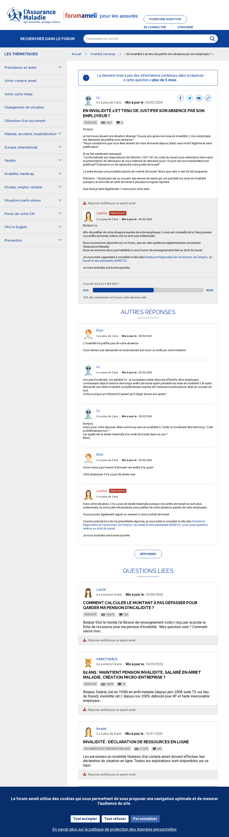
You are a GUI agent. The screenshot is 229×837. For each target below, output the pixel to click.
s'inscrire (185, 27)
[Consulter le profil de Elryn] (88, 338)
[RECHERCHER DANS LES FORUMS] (212, 38)
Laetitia (101, 213)
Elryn (99, 330)
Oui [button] (91, 290)
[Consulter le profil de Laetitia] (88, 220)
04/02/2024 (137, 336)
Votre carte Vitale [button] (18, 94)
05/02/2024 (137, 219)
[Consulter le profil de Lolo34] (88, 596)
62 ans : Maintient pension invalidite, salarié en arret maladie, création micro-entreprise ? (142, 675)
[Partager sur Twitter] (190, 98)
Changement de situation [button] (24, 107)
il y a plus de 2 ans (107, 219)
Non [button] (209, 290)
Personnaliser (145, 819)
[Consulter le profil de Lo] (88, 104)
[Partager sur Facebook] (180, 98)
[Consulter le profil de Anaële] (88, 735)
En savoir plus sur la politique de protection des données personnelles (115, 829)
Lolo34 (101, 589)
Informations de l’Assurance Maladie (107, 749)
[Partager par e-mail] (199, 98)
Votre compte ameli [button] (20, 81)
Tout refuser (115, 819)
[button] (114, 23)
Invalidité (90, 122)
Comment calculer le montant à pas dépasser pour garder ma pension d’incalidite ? (140, 605)
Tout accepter (85, 819)
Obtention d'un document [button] (24, 121)
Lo (98, 97)
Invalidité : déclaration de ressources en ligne (136, 741)
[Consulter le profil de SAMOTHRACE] (88, 666)
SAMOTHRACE (107, 659)
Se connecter (155, 27)
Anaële (101, 729)
